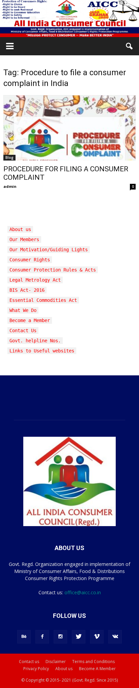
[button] (129, 46)
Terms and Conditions (93, 661)
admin (10, 186)
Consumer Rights (29, 259)
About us (20, 229)
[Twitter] (78, 636)
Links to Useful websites (41, 350)
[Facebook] (42, 636)
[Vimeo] (97, 636)
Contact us (29, 661)
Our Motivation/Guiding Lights (48, 249)
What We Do (22, 310)
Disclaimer (56, 661)
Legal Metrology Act (35, 280)
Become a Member (29, 320)
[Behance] (24, 636)
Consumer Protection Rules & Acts (52, 270)
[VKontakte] (115, 636)
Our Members (24, 239)
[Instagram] (60, 636)
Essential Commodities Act (43, 300)
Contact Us (22, 330)
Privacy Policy (36, 668)
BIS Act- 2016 (27, 290)
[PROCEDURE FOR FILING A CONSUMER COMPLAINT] (69, 128)
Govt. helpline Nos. (35, 340)
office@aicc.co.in (82, 592)
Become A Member (97, 668)
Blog (9, 157)
